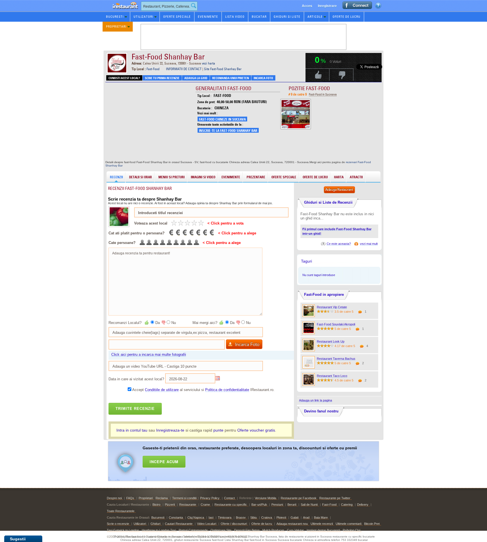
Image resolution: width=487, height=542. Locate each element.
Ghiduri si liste (287, 17)
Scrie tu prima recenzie (162, 78)
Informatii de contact (184, 69)
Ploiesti (281, 517)
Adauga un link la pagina (315, 400)
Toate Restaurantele (120, 511)
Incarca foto (263, 78)
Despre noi (114, 498)
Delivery (362, 504)
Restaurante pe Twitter (334, 498)
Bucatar (259, 17)
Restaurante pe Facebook (298, 498)
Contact (229, 498)
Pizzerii (170, 504)
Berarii (291, 504)
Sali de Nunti (309, 504)
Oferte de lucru (346, 17)
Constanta (176, 517)
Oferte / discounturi (234, 523)
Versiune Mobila (265, 498)
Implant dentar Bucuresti (323, 530)
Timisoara (224, 517)
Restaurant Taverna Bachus (336, 358)
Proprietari (116, 26)
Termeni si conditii (184, 498)
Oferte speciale (177, 17)
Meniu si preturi (171, 177)
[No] (163, 322)
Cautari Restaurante (178, 523)
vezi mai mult (369, 243)
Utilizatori (143, 17)
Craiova (266, 517)
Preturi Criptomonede (193, 530)
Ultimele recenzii (322, 523)
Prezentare (256, 177)
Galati (294, 517)
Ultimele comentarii (348, 523)
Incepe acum (164, 461)
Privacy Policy (210, 498)
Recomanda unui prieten (230, 78)
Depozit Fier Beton (247, 530)
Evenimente (208, 17)
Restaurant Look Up (330, 341)
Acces (307, 5)
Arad (306, 517)
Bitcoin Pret (372, 523)
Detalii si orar (140, 177)
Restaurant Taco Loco (332, 375)
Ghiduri (155, 523)
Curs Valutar (295, 530)
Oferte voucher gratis (256, 430)
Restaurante (187, 504)
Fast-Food (153, 69)
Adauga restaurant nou (292, 523)
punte (218, 430)
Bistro (156, 504)
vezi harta (208, 63)
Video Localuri (206, 523)
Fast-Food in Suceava (323, 94)
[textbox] (169, 6)
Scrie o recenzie (118, 523)
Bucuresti (115, 17)
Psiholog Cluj (351, 530)
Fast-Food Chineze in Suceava (222, 119)
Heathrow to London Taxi (159, 530)
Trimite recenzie (135, 408)
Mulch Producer (273, 530)
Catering (347, 504)
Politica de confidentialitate (227, 390)
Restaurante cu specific (230, 504)
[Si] (147, 322)
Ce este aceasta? (339, 243)
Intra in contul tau (131, 430)
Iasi (211, 517)
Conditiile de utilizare (162, 390)
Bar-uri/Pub (259, 504)
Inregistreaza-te (170, 430)
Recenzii (116, 177)
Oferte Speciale (283, 177)
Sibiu (253, 517)
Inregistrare (327, 5)
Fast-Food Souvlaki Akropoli (336, 324)
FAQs (130, 498)
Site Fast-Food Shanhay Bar (223, 69)
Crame (205, 504)
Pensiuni (277, 504)
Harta (339, 177)
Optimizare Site (221, 530)
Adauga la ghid (195, 78)
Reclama (162, 498)
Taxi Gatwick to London (123, 530)
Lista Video (235, 17)
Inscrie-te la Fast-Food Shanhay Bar (228, 130)
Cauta (193, 5)
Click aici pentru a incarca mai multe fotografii (148, 354)
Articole (315, 17)
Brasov (241, 517)
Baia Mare (321, 517)
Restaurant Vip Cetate (332, 307)
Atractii (356, 177)
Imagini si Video (203, 177)
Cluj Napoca (195, 517)
